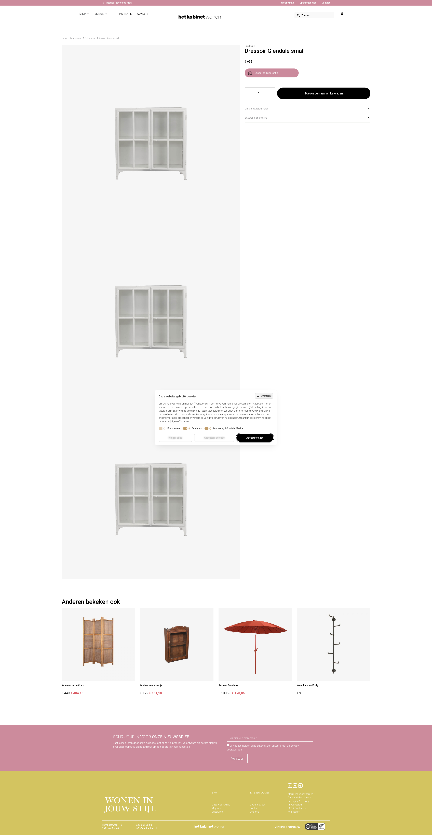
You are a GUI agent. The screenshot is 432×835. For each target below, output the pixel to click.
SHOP (215, 792)
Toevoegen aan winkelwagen (324, 93)
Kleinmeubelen (76, 38)
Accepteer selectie (214, 437)
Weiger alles (175, 437)
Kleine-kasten (90, 38)
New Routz (250, 46)
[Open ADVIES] (147, 14)
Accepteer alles (255, 437)
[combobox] (314, 15)
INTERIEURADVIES (260, 792)
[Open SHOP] (88, 14)
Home (64, 38)
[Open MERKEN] (106, 14)
